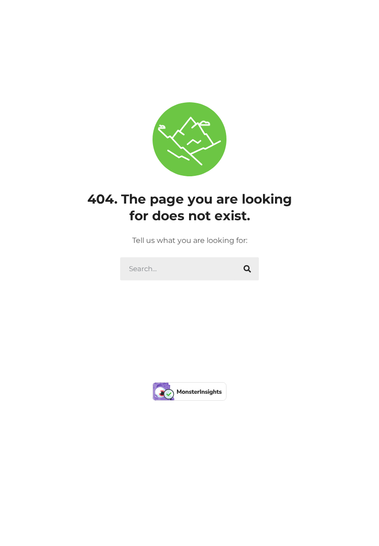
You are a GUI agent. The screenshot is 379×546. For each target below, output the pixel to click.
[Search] (247, 268)
